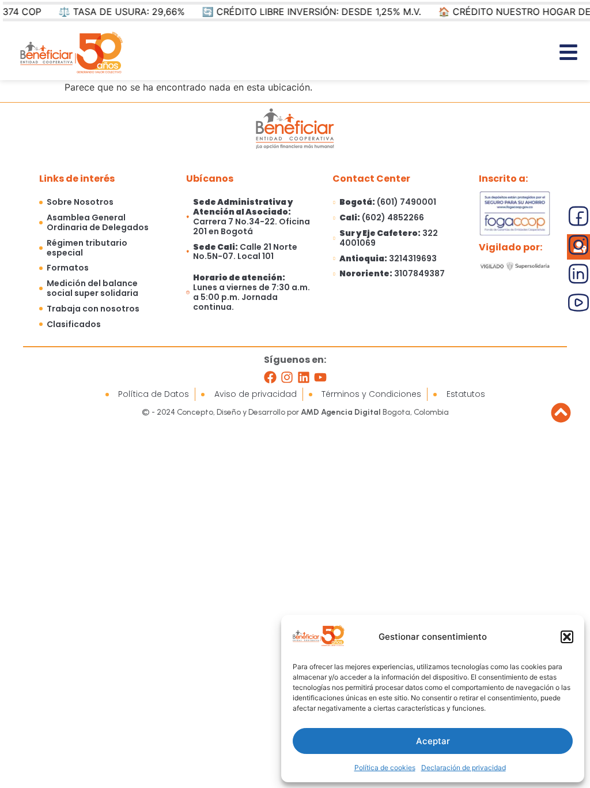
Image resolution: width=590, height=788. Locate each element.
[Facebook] (270, 377)
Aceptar (433, 741)
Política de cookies (384, 767)
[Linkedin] (303, 377)
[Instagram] (287, 377)
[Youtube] (320, 377)
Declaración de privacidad (463, 767)
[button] (567, 637)
